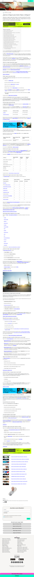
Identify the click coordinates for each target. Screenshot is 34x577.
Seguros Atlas (6, 219)
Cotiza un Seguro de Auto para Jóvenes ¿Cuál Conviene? (19, 481)
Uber (24, 398)
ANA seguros (6, 243)
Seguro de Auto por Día (17, 526)
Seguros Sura (6, 232)
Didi (25, 398)
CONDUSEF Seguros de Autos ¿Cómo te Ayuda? (18, 476)
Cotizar (17, 575)
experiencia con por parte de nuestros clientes (20, 72)
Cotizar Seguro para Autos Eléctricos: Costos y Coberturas (19, 461)
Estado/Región (5, 512)
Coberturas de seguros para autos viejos (9, 35)
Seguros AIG (6, 223)
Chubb (5, 217)
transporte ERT (19, 398)
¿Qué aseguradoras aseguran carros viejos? (9, 37)
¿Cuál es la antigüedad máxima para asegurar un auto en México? (12, 32)
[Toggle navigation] (3, 1)
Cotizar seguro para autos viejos (8, 31)
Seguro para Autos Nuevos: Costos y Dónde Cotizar (18, 466)
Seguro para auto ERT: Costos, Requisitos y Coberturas (19, 456)
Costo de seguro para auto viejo (8, 33)
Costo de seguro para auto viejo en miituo (9, 34)
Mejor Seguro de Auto (17, 530)
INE (11, 321)
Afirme (5, 241)
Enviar (28, 518)
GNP (4, 228)
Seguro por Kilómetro (17, 532)
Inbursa (5, 239)
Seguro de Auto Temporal (17, 528)
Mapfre (5, 230)
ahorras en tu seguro (22, 313)
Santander (5, 245)
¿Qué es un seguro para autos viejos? (8, 30)
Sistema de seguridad (7, 305)
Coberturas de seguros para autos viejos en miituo (10, 36)
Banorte (5, 221)
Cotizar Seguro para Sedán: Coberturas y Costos (18, 471)
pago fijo (18, 84)
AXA (4, 234)
